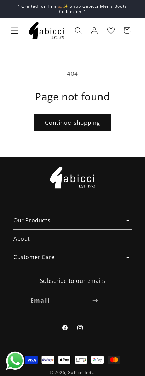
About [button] (21, 238)
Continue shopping (72, 122)
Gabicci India (81, 372)
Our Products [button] (31, 220)
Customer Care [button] (34, 257)
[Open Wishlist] (111, 30)
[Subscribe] (95, 300)
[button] (15, 30)
